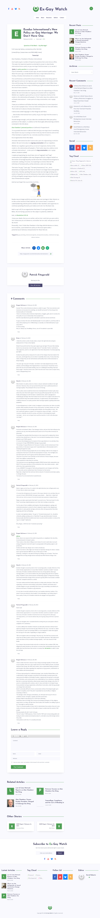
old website (48, 648)
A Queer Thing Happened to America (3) (80, 162)
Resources (49, 17)
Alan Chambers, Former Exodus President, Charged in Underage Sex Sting (25, 801)
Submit (60, 853)
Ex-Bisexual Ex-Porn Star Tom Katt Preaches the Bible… (82, 108)
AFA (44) (82, 171)
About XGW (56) (86, 165)
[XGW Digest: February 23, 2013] (50, 826)
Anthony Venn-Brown (80, 86)
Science (38, 875)
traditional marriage (54, 235)
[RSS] (19, 8)
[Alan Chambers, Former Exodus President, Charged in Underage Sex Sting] (10, 802)
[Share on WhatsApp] (47, 248)
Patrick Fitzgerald (39, 275)
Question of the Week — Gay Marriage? (35, 45)
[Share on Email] (43, 248)
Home (37, 17)
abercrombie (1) (75, 165)
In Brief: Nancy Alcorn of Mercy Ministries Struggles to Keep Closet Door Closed (83, 98)
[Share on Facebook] (34, 248)
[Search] (91, 8)
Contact (62, 17)
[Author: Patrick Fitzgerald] (25, 274)
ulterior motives (35, 237)
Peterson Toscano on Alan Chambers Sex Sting (83, 48)
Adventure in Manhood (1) (78, 168)
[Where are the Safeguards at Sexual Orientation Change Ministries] (71, 40)
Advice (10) (74, 171)
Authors (56, 17)
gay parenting (21, 235)
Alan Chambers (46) (85, 174)
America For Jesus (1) (76, 180)
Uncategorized (32, 878)
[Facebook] (8, 8)
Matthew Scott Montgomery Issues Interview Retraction (82, 119)
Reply (19, 331)
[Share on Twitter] (38, 248)
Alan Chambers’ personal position (22, 127)
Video (40, 878)
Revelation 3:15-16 (22, 215)
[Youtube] (12, 8)
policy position (22, 69)
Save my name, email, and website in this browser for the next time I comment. (31, 762)
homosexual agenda (31, 235)
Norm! (18, 381)
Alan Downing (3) (75, 177)
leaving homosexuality (42, 235)
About (42, 17)
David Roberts (78, 127)
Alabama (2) (74, 174)
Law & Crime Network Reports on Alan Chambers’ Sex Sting (25, 790)
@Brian (18, 536)
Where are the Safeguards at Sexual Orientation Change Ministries (83, 40)
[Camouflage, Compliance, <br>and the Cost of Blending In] (40, 802)
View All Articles (35, 285)
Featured (31, 875)
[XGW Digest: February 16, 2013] (20, 826)
